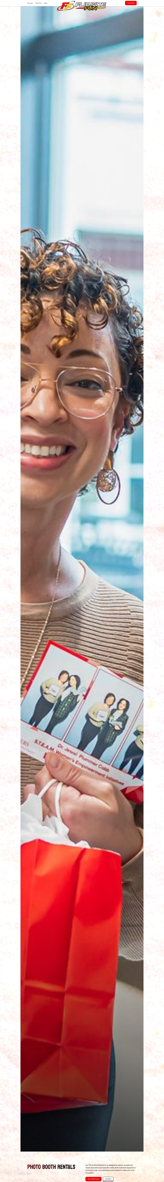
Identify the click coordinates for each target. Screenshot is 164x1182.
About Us (39, 3)
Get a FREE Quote (93, 1179)
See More (108, 1179)
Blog (45, 3)
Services (30, 3)
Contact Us (130, 3)
